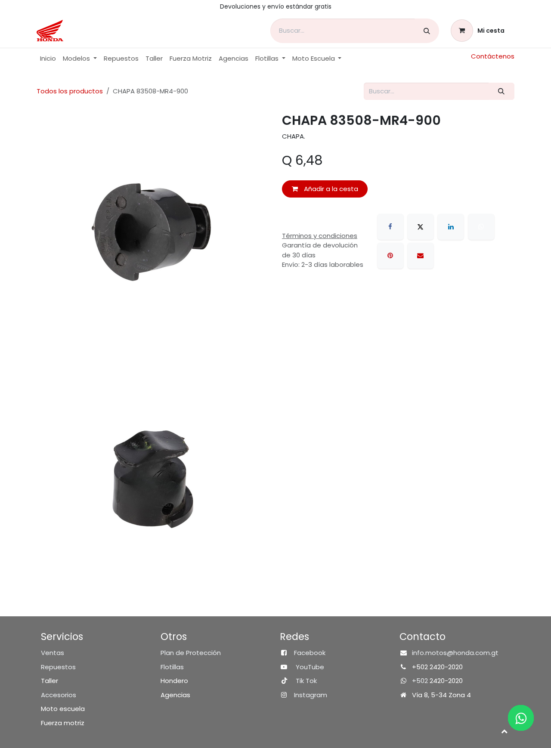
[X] (420, 227)
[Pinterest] (390, 256)
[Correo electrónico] (420, 256)
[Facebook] (390, 227)
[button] (504, 730)
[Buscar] (427, 31)
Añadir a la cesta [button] (330, 188)
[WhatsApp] (481, 227)
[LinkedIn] (451, 227)
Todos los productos (70, 91)
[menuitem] (48, 58)
